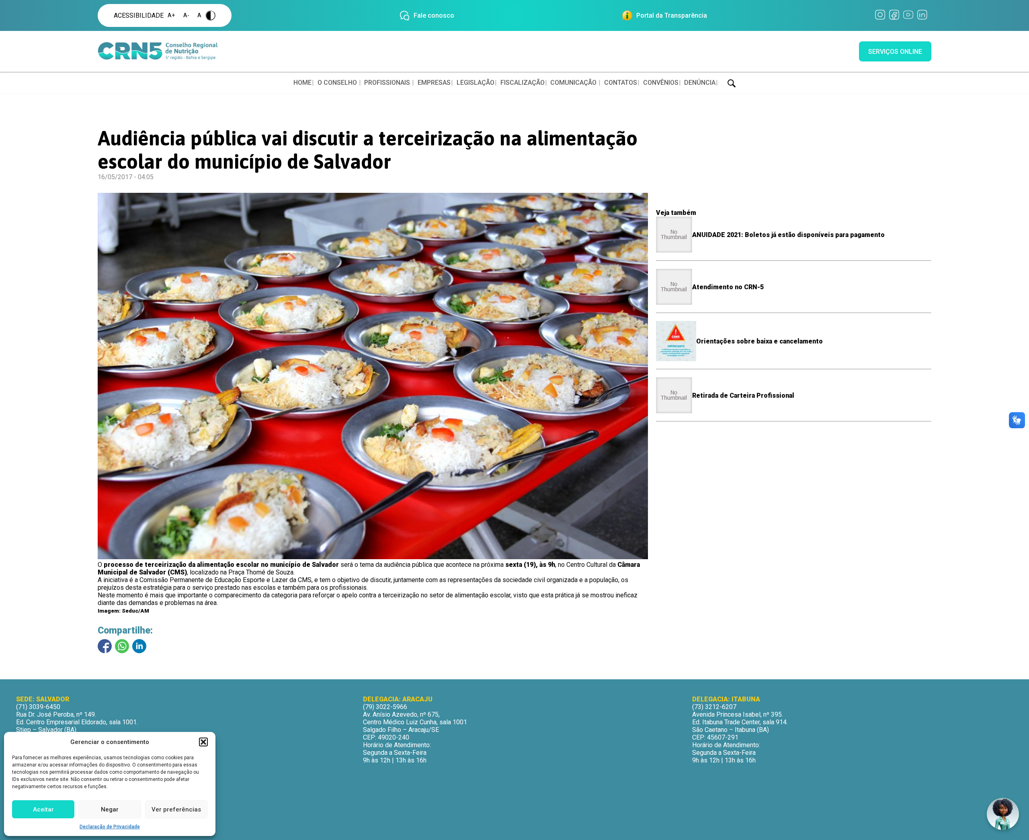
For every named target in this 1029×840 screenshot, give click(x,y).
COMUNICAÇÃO (573, 82)
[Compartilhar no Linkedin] (139, 646)
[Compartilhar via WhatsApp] (122, 646)
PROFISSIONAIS (387, 82)
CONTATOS (620, 82)
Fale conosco (434, 15)
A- (186, 15)
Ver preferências (176, 809)
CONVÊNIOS (660, 82)
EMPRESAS (434, 82)
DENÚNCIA (699, 82)
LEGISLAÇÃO (475, 82)
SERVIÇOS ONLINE (895, 51)
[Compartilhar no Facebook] (105, 646)
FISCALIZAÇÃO (522, 82)
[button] (203, 742)
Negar (110, 809)
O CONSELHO (337, 82)
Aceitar (43, 809)
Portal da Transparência (671, 15)
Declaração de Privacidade (110, 827)
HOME (302, 82)
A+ (171, 15)
